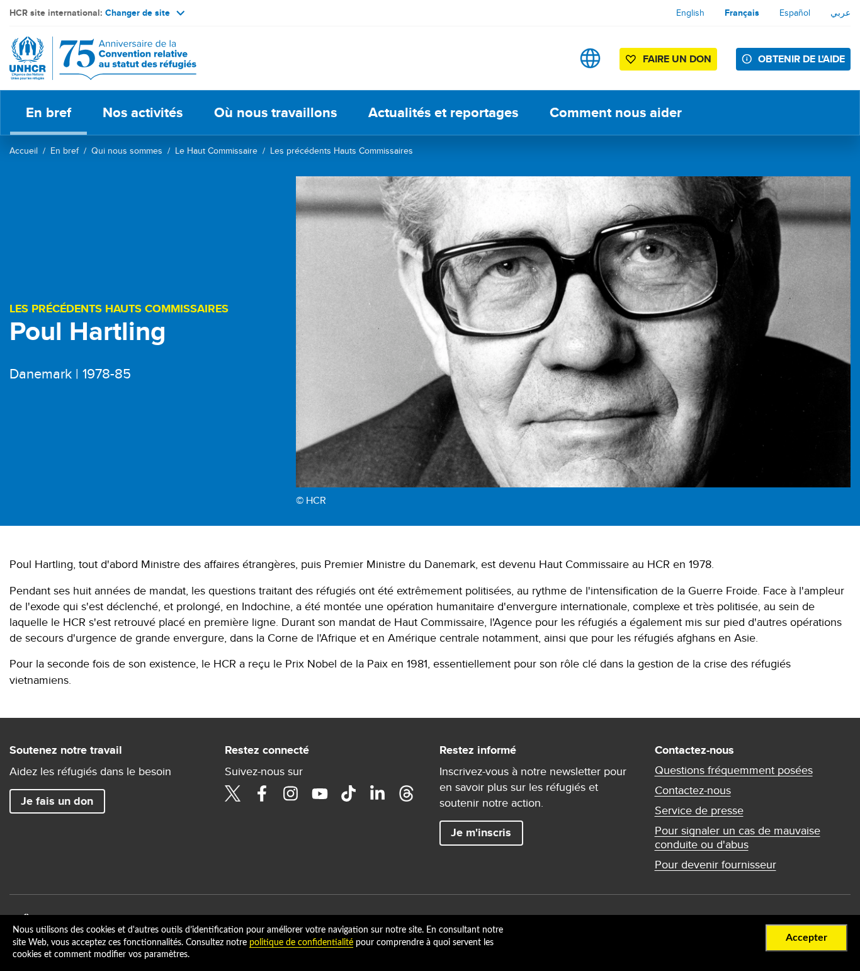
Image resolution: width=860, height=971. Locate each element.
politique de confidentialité (301, 942)
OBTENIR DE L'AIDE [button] (801, 59)
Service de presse (699, 810)
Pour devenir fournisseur (715, 865)
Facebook (262, 793)
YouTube (320, 793)
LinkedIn (378, 793)
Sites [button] (590, 58)
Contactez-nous (693, 790)
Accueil (23, 150)
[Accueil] (97, 58)
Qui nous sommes (126, 150)
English (690, 12)
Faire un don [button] (677, 59)
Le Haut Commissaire (216, 150)
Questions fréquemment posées (734, 770)
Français (742, 12)
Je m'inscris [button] (481, 832)
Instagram (291, 793)
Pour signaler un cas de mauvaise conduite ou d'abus (737, 837)
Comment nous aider (616, 112)
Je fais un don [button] (57, 801)
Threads (407, 793)
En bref (48, 112)
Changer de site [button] (137, 12)
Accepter (806, 938)
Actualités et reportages (443, 112)
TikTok (349, 793)
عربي (840, 12)
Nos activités (143, 112)
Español (794, 12)
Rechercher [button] (550, 58)
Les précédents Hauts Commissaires (341, 150)
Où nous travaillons (275, 112)
